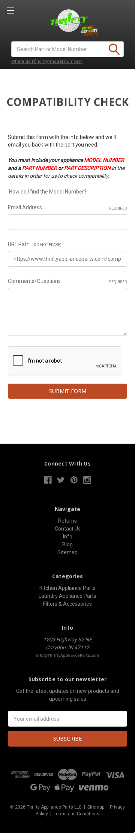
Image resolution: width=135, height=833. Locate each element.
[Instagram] (87, 480)
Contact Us (68, 529)
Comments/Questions (67, 281)
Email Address (67, 207)
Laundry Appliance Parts (67, 596)
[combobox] (67, 49)
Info (67, 537)
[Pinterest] (74, 480)
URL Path (35, 244)
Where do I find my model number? (46, 61)
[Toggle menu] (10, 10)
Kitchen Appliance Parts (67, 588)
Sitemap (67, 552)
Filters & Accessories (67, 604)
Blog (67, 544)
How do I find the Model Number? (48, 192)
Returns (67, 521)
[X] (61, 480)
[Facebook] (48, 480)
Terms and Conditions (76, 813)
